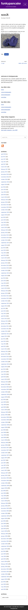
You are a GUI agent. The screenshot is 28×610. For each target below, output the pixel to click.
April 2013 (3, 285)
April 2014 (3, 255)
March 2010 (4, 379)
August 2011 (4, 336)
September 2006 (5, 485)
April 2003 (3, 589)
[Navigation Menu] (25, 4)
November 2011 (5, 328)
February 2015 (4, 230)
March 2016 (4, 197)
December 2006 (5, 478)
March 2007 (4, 470)
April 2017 (3, 164)
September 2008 (5, 424)
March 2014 (4, 257)
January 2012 (4, 323)
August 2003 (4, 579)
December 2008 (5, 417)
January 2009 (4, 414)
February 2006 (4, 503)
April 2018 (3, 154)
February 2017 (4, 169)
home (2, 89)
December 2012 (5, 295)
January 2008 (4, 445)
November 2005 (5, 510)
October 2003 (4, 574)
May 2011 (3, 343)
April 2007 (3, 467)
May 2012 (3, 313)
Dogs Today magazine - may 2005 (9, 130)
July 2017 (3, 156)
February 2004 (4, 564)
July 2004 (3, 551)
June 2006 (3, 493)
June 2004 (3, 553)
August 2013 (4, 275)
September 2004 (5, 546)
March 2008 (4, 440)
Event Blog (3, 97)
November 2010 (5, 359)
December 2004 (5, 538)
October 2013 (4, 270)
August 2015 (4, 214)
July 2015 (3, 217)
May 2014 (3, 252)
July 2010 (3, 369)
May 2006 (3, 495)
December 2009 (5, 386)
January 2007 (4, 475)
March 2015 (4, 227)
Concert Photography (6, 92)
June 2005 (3, 523)
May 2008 (3, 435)
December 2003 (5, 569)
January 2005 (4, 536)
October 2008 (4, 422)
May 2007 (3, 465)
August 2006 (4, 488)
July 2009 (3, 399)
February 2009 (4, 412)
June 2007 (3, 462)
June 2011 (3, 341)
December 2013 (5, 265)
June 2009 (3, 402)
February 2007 (4, 473)
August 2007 (4, 457)
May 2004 (3, 556)
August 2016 (4, 184)
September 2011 (5, 333)
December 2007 (5, 447)
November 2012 (5, 298)
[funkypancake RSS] (2, 146)
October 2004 (4, 543)
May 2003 (3, 586)
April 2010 (3, 376)
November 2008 (5, 419)
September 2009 (5, 394)
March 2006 (4, 500)
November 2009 (5, 389)
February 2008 (4, 442)
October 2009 (4, 392)
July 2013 (3, 278)
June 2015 (3, 219)
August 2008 (4, 427)
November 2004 (5, 541)
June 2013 (3, 280)
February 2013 (4, 290)
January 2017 (4, 171)
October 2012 (4, 300)
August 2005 (4, 518)
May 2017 (3, 161)
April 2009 (3, 407)
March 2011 (4, 349)
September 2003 (5, 576)
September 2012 (5, 303)
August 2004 (4, 548)
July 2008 (3, 430)
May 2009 (3, 404)
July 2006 (3, 490)
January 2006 (4, 505)
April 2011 (3, 346)
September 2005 (5, 516)
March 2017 (4, 166)
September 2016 (5, 182)
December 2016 (5, 174)
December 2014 (5, 235)
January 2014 (4, 263)
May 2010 (3, 374)
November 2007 (5, 450)
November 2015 (5, 207)
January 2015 (4, 232)
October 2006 (4, 483)
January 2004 (4, 566)
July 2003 (3, 581)
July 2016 (3, 187)
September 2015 (5, 212)
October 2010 (4, 361)
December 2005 (5, 508)
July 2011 (3, 338)
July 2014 (3, 247)
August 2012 (4, 306)
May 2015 (3, 222)
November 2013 (5, 268)
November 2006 (5, 480)
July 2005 (3, 521)
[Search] (25, 137)
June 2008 (3, 432)
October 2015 (4, 209)
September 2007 (5, 455)
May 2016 (3, 192)
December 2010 (5, 356)
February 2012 (4, 321)
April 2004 (3, 559)
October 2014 (4, 240)
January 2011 (4, 354)
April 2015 (3, 225)
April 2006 (3, 498)
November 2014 (5, 237)
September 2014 (5, 242)
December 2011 (5, 326)
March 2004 (4, 561)
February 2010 (4, 381)
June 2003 (3, 584)
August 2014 (4, 245)
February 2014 (4, 260)
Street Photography (5, 94)
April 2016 (3, 194)
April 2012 (3, 316)
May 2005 (3, 526)
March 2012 (4, 318)
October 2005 (4, 513)
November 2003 (5, 571)
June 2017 (3, 159)
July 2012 (3, 308)
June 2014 (3, 250)
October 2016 (4, 179)
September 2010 (5, 364)
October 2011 (4, 331)
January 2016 (4, 202)
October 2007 (4, 452)
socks (6, 54)
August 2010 (4, 366)
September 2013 (5, 273)
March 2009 (4, 409)
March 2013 (4, 288)
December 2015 (5, 204)
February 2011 (4, 351)
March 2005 (4, 531)
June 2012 (3, 311)
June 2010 (3, 371)
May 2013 (3, 283)
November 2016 (5, 176)
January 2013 (4, 293)
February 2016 (4, 199)
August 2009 (4, 397)
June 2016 (3, 189)
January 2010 (4, 384)
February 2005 (4, 533)
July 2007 (3, 460)
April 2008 (3, 437)
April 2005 (3, 528)
